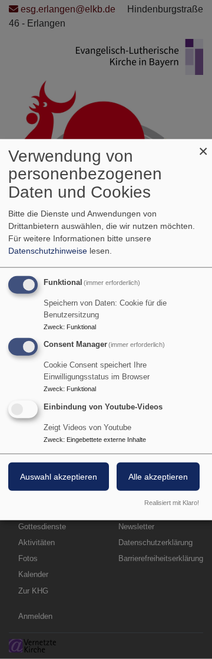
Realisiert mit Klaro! (171, 502)
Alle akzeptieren (158, 476)
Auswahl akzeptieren (58, 476)
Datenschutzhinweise (47, 250)
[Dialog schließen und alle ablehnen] (203, 146)
